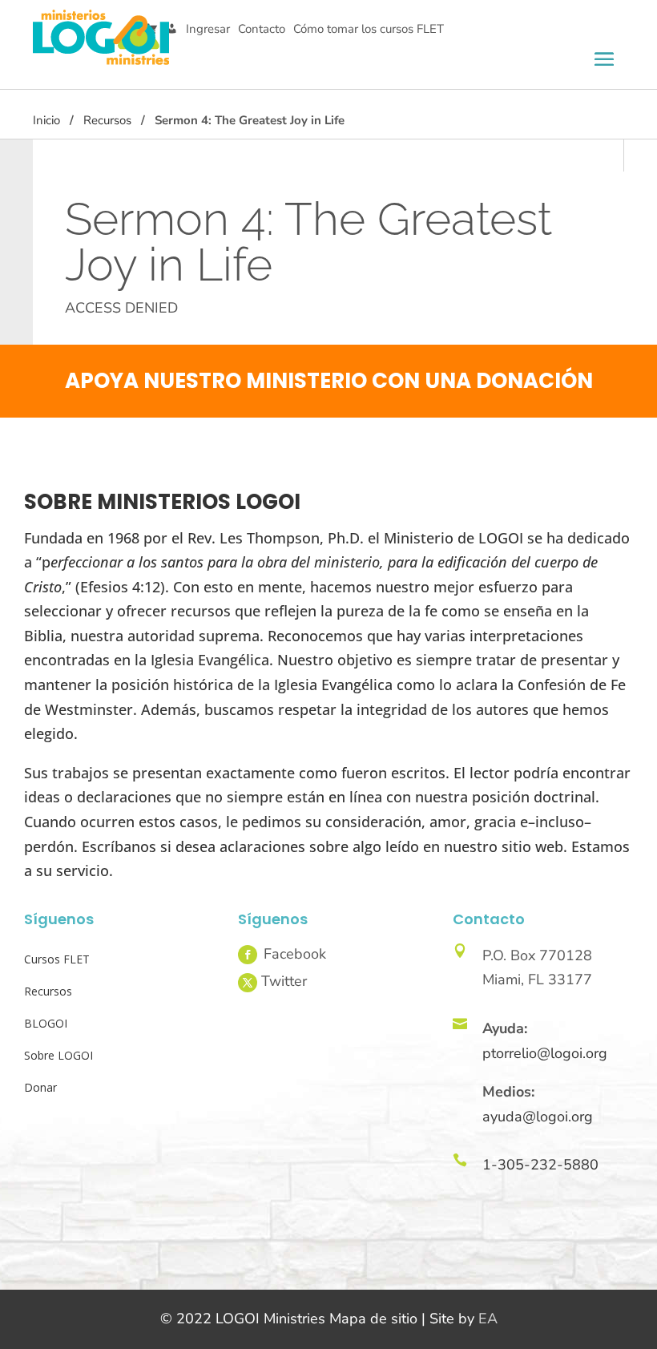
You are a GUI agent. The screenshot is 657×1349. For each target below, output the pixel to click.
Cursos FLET (57, 959)
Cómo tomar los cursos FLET (368, 29)
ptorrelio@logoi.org (544, 1053)
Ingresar (208, 29)
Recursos (107, 120)
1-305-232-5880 (540, 1164)
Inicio (46, 120)
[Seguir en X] (247, 982)
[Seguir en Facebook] (247, 954)
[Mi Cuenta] (172, 29)
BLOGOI (45, 1023)
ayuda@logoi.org (537, 1116)
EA (488, 1318)
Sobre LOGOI (58, 1055)
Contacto (261, 29)
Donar (40, 1087)
